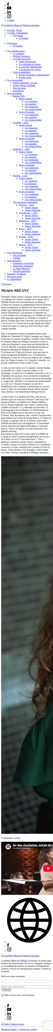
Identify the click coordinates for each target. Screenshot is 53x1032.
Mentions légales (9, 1029)
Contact (10, 20)
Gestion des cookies (27, 1029)
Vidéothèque (21, 33)
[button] (18, 35)
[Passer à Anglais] (23, 38)
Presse (18, 30)
